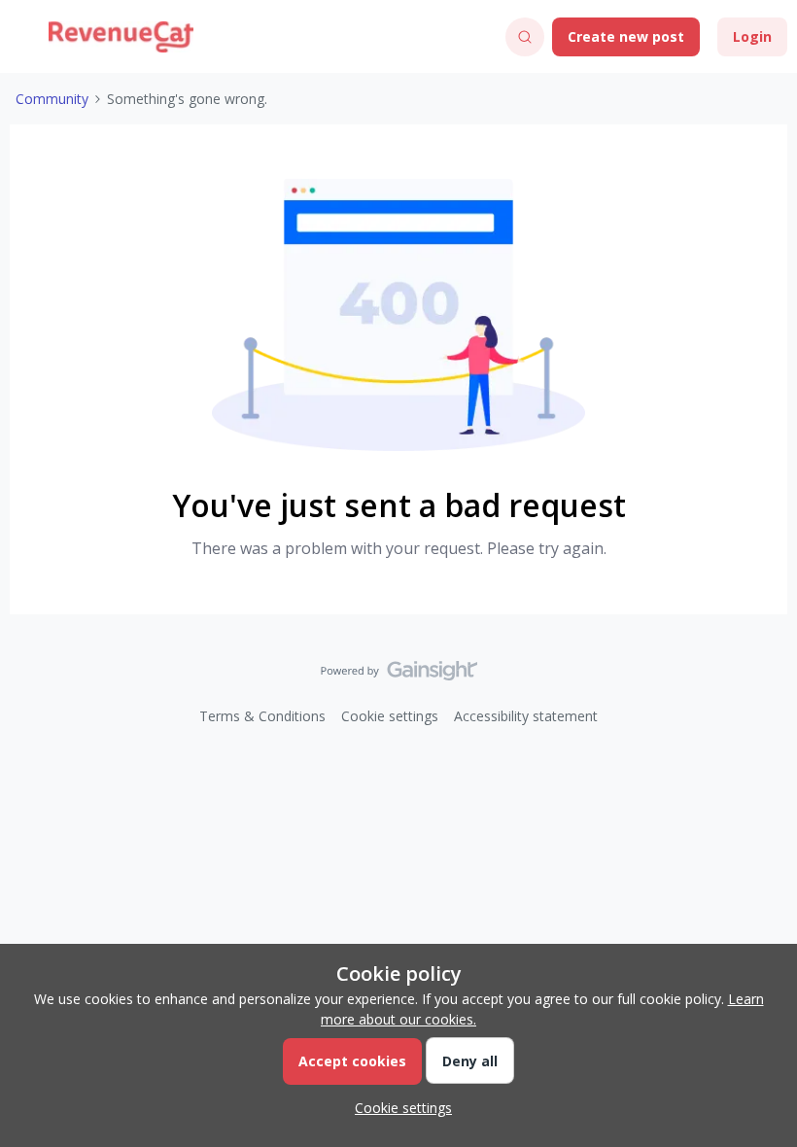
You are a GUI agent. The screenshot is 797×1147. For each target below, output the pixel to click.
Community (52, 98)
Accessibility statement (526, 716)
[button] (21, 40)
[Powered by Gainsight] (399, 675)
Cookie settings (389, 716)
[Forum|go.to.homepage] (121, 36)
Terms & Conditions (262, 716)
